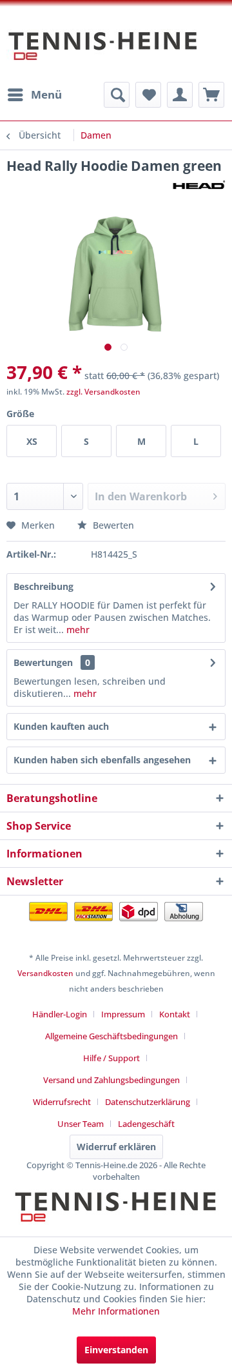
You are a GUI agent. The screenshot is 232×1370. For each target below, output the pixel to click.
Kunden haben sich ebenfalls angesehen (102, 760)
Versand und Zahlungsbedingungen (111, 1080)
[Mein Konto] (180, 95)
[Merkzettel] (148, 95)
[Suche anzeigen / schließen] (117, 95)
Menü (46, 94)
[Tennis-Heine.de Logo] (116, 1218)
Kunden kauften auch (61, 726)
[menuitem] (34, 95)
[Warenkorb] (211, 95)
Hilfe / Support (111, 1058)
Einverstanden (116, 1350)
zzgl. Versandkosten (103, 391)
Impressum (123, 1014)
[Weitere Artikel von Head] (198, 186)
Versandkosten (45, 973)
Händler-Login (59, 1014)
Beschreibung (43, 586)
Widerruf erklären (116, 1146)
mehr (77, 629)
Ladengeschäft (146, 1124)
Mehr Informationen (116, 1311)
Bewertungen (43, 662)
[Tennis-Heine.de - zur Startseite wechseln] (103, 52)
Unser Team (80, 1124)
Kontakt (174, 1014)
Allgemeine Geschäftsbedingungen (111, 1036)
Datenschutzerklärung (147, 1102)
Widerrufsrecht (62, 1102)
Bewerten (112, 525)
